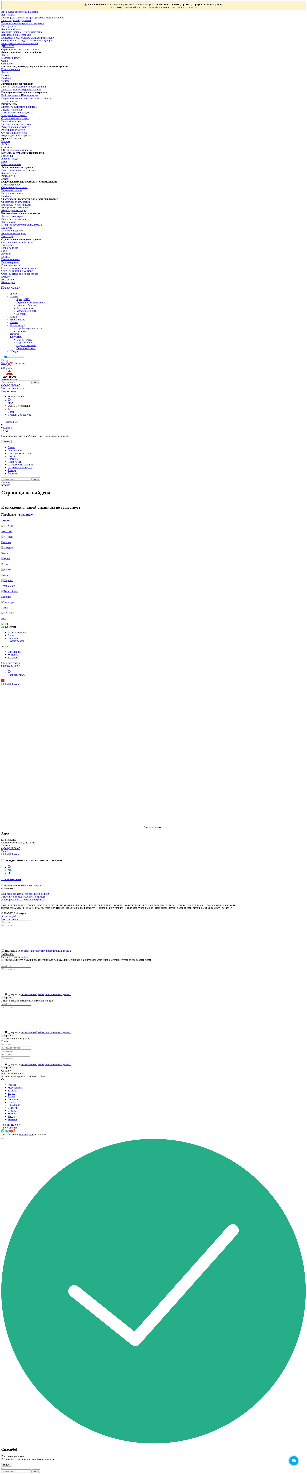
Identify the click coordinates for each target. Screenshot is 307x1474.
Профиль (6, 78)
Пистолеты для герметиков (16, 124)
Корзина (12, 1119)
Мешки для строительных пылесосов (21, 224)
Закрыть (7, 1465)
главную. (27, 514)
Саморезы (6, 147)
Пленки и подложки (12, 230)
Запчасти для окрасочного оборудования (23, 86)
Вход (4, 363)
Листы (4, 72)
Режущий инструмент (13, 129)
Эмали (4, 178)
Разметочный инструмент (15, 127)
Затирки (5, 256)
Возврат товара (16, 641)
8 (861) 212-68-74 (12, 1124)
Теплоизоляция (9, 101)
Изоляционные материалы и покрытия (22, 23)
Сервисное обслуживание (30, 302)
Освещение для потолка (14, 187)
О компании (17, 325)
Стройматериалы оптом (29, 328)
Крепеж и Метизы (11, 29)
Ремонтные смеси (11, 265)
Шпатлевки (7, 279)
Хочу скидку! (8, 916)
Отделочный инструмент (15, 118)
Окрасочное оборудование (15, 201)
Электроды (7, 236)
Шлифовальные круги (13, 233)
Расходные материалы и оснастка (19, 43)
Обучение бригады (26, 305)
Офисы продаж (24, 339)
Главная (12, 1084)
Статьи (14, 322)
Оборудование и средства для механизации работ (28, 40)
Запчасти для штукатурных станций (21, 89)
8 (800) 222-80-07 (10, 288)
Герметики (7, 155)
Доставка (21, 313)
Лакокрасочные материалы (16, 34)
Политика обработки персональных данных (25, 893)
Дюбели (5, 144)
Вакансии (21, 331)
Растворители (8, 176)
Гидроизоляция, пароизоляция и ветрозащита (26, 98)
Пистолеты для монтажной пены (19, 106)
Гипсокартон (15, 450)
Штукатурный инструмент (16, 135)
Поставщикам (26, 1134)
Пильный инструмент (13, 121)
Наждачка (6, 227)
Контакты (15, 336)
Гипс (4, 250)
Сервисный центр (26, 348)
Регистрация (18, 363)
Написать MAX (16, 674)
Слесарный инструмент (14, 132)
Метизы (5, 141)
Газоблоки (7, 245)
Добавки (6, 253)
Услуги (14, 296)
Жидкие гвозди (9, 158)
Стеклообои (7, 63)
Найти (36, 382)
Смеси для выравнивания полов (18, 268)
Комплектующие (10, 69)
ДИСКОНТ (7, 46)
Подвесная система (11, 190)
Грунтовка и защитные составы (18, 170)
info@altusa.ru (10, 1127)
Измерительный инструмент (16, 112)
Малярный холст (10, 57)
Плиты (5, 75)
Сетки (4, 60)
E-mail (11, 411)
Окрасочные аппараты (20, 467)
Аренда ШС (23, 299)
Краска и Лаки (9, 173)
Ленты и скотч (9, 222)
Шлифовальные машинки (15, 207)
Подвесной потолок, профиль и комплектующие (27, 37)
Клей (4, 161)
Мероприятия (17, 319)
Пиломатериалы (10, 262)
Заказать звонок (10, 388)
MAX (11, 402)
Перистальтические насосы (16, 204)
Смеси (11, 447)
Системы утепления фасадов (17, 242)
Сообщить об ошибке (19, 414)
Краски (12, 456)
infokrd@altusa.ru (10, 684)
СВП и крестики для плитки (16, 150)
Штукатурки (8, 282)
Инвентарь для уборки (13, 219)
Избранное (9, 423)
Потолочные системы (19, 453)
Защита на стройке (11, 109)
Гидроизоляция (9, 247)
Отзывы (14, 334)
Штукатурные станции (13, 210)
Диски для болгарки (12, 216)
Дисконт (14, 293)
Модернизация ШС (27, 311)
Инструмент (14, 461)
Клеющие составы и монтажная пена (21, 32)
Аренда (12, 470)
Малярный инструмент (14, 115)
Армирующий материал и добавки (20, 11)
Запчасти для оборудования (16, 20)
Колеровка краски (26, 308)
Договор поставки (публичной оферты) (22, 899)
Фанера (5, 80)
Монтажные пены (11, 164)
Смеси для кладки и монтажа (17, 271)
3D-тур (14, 351)
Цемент (5, 276)
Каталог (6, 442)
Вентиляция (8, 14)
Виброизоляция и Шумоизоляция (19, 95)
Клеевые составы (10, 259)
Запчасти (13, 473)
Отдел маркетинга (26, 345)
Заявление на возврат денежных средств (23, 896)
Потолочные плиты (12, 193)
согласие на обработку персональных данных (46, 950)
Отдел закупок (24, 342)
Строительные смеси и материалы (20, 49)
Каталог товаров (17, 632)
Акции (14, 316)
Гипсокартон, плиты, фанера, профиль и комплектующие (32, 17)
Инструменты (8, 26)
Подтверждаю (37, 1064)
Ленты (4, 55)
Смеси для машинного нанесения (19, 273)
